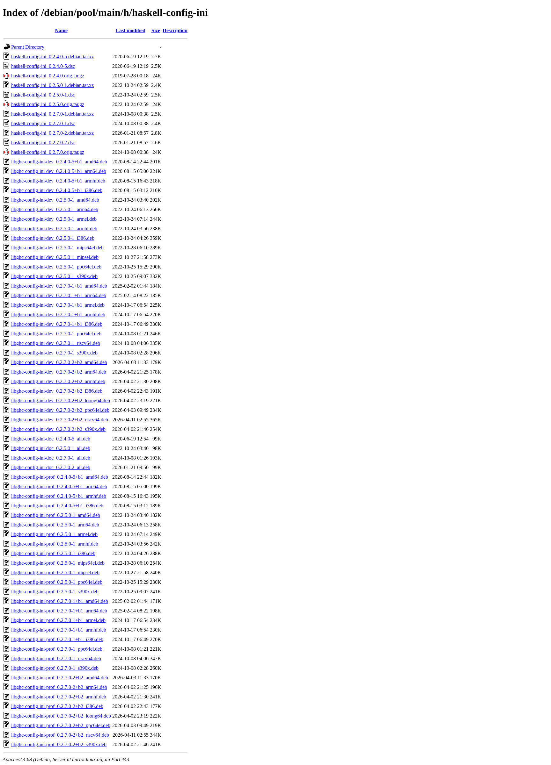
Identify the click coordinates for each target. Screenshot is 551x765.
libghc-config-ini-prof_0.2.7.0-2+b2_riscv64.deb (60, 735)
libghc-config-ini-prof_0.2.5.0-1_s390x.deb (55, 591)
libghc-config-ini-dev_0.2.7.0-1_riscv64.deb (55, 343)
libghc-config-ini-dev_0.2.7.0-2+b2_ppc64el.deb (60, 410)
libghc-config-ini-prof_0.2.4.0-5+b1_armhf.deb (58, 496)
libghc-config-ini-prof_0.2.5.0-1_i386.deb (53, 553)
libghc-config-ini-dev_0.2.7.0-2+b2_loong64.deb (60, 400)
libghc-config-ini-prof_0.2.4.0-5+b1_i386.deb (57, 505)
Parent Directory (27, 47)
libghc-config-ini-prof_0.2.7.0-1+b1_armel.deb (58, 620)
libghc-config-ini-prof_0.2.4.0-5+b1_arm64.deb (59, 486)
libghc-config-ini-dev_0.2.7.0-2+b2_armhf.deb (58, 381)
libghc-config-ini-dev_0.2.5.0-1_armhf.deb (54, 228)
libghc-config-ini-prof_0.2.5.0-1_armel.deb (54, 534)
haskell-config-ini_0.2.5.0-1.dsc (43, 94)
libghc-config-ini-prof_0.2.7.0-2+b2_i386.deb (57, 706)
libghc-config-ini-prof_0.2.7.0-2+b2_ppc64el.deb (60, 725)
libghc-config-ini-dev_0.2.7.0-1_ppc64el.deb (56, 333)
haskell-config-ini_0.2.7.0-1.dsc (43, 123)
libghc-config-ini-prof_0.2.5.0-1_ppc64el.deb (56, 582)
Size (155, 30)
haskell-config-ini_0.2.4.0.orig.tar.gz (47, 75)
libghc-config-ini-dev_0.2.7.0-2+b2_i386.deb (56, 391)
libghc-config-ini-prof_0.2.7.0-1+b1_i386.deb (57, 639)
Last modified (130, 30)
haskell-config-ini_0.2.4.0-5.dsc (43, 66)
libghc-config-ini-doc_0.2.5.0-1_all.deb (50, 448)
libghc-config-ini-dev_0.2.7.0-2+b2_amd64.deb (59, 362)
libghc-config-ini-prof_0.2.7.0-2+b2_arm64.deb (59, 687)
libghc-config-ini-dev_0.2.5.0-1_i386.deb (52, 238)
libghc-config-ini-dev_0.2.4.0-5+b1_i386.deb (56, 190)
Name (61, 30)
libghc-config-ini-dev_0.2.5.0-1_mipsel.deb (55, 257)
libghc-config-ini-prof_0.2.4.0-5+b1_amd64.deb (59, 477)
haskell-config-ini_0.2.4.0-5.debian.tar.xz (52, 56)
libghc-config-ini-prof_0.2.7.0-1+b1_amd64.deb (59, 601)
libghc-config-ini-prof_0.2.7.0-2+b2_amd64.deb (59, 677)
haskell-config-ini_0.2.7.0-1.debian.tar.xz (52, 114)
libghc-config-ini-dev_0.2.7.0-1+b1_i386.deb (56, 324)
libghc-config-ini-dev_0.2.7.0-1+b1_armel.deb (58, 305)
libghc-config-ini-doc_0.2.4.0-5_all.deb (50, 438)
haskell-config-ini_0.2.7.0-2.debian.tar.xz (52, 133)
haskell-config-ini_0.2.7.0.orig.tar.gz (47, 152)
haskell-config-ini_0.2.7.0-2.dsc (43, 142)
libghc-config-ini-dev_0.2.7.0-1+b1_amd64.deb (59, 286)
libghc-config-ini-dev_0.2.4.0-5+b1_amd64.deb (59, 161)
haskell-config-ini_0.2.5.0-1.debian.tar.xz (52, 85)
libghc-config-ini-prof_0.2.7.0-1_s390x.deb (55, 668)
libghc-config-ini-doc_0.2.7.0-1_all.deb (50, 458)
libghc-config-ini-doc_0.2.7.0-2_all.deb (50, 467)
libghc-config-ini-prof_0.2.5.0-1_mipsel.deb (55, 572)
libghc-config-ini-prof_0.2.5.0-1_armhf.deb (54, 544)
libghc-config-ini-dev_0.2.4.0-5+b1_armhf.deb (58, 180)
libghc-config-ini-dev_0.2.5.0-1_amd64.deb (55, 200)
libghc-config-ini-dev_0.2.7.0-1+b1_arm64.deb (58, 295)
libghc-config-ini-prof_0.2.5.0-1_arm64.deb (55, 524)
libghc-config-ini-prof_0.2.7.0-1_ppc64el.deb (56, 649)
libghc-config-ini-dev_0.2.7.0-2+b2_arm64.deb (58, 372)
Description (175, 30)
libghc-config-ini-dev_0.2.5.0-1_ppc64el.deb (56, 266)
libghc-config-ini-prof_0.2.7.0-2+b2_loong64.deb (61, 716)
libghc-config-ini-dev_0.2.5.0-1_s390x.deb (54, 276)
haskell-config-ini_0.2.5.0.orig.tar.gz (47, 104)
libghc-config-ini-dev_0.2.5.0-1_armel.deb (54, 219)
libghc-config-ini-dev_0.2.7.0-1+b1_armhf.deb (58, 314)
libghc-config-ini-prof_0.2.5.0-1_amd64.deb (55, 515)
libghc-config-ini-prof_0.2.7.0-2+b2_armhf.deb (58, 696)
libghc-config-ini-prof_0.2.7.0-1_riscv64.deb (56, 658)
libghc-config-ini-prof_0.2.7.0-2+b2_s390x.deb (59, 744)
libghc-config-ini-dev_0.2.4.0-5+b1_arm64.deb (58, 171)
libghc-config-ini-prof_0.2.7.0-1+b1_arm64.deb (59, 610)
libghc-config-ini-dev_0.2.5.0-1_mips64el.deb (57, 247)
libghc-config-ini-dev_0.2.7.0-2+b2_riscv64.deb (59, 419)
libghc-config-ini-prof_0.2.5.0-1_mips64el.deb (58, 563)
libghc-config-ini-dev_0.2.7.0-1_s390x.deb (54, 352)
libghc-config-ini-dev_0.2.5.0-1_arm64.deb (54, 209)
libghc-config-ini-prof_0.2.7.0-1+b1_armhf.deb (58, 630)
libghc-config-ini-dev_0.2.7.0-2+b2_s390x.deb (58, 429)
